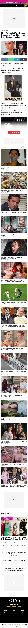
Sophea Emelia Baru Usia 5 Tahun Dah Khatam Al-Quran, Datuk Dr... (14, 538)
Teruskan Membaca (14, 132)
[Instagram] (10, 606)
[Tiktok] (15, 606)
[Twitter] (13, 606)
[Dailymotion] (20, 606)
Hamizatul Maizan (6, 39)
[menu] (2, 5)
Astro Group (22, 626)
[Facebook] (8, 606)
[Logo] (14, 600)
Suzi (2, 540)
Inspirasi (7, 30)
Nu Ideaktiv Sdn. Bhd (13, 626)
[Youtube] (18, 606)
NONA (2, 30)
